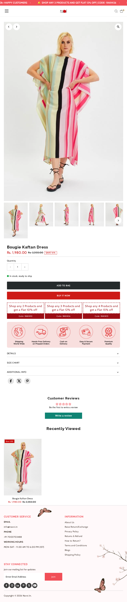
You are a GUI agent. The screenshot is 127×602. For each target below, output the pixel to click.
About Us (69, 522)
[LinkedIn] (17, 585)
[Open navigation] (6, 11)
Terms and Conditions (76, 545)
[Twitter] (29, 585)
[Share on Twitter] (19, 381)
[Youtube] (34, 585)
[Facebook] (6, 585)
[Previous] (8, 26)
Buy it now (63, 295)
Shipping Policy (73, 554)
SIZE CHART (13, 362)
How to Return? (73, 540)
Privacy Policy (72, 531)
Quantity (11, 260)
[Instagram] (12, 585)
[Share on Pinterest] (27, 381)
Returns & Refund (73, 536)
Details (11, 353)
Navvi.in (27, 595)
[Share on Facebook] (11, 381)
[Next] (16, 26)
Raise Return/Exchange (76, 526)
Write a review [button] (63, 415)
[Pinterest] (23, 585)
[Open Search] (116, 11)
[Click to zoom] (118, 26)
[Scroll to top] (121, 593)
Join (53, 576)
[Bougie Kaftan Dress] (23, 467)
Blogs (67, 550)
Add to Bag (63, 285)
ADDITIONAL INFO (17, 372)
